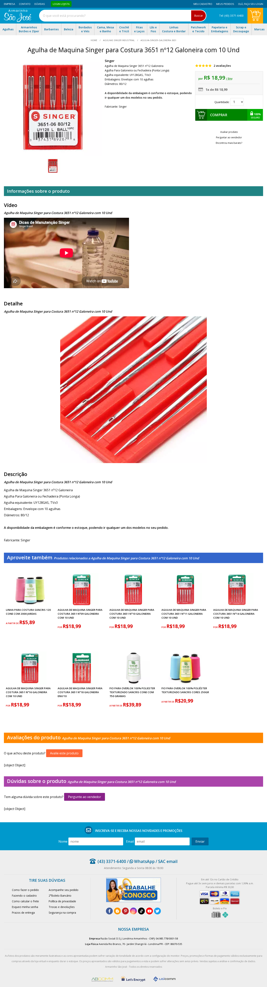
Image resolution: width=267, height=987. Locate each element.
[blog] (117, 911)
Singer (110, 61)
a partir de (12, 623)
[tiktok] (141, 911)
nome (62, 841)
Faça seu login (253, 4)
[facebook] (109, 911)
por (60, 627)
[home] (17, 21)
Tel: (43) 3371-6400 (231, 15)
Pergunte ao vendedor (84, 797)
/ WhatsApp (140, 861)
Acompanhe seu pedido (63, 890)
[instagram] (133, 911)
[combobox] (122, 16)
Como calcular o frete (25, 901)
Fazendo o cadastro (24, 895)
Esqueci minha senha (25, 907)
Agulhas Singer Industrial (118, 40)
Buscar (198, 15)
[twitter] (157, 911)
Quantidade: (222, 102)
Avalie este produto (64, 753)
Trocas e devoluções (62, 907)
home (94, 40)
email (130, 841)
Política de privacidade (62, 901)
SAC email (167, 861)
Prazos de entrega (23, 912)
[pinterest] (125, 911)
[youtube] (149, 911)
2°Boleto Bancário (60, 895)
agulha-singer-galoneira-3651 (158, 40)
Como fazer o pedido (25, 890)
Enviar (200, 841)
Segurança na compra (62, 912)
